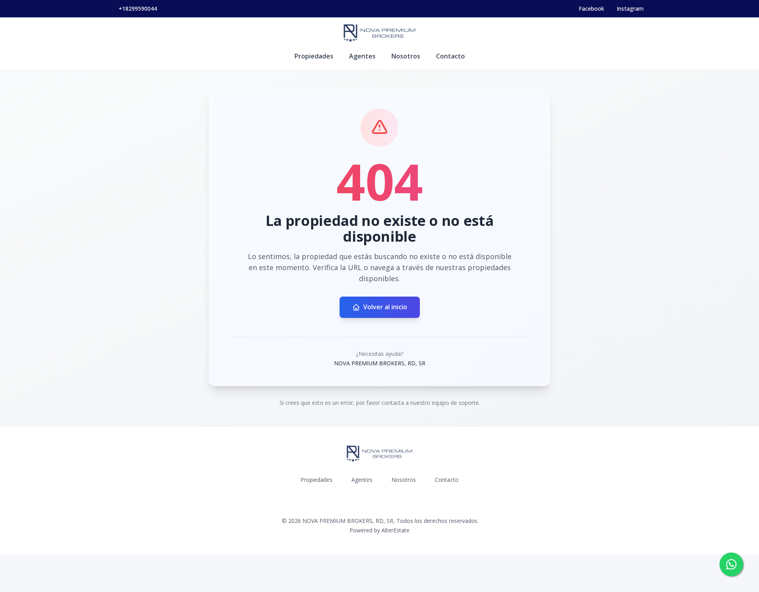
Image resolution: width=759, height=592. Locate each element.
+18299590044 (138, 8)
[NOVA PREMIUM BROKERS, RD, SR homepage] (379, 33)
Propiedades (314, 56)
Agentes (362, 56)
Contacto (450, 56)
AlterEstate (395, 530)
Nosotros (405, 56)
